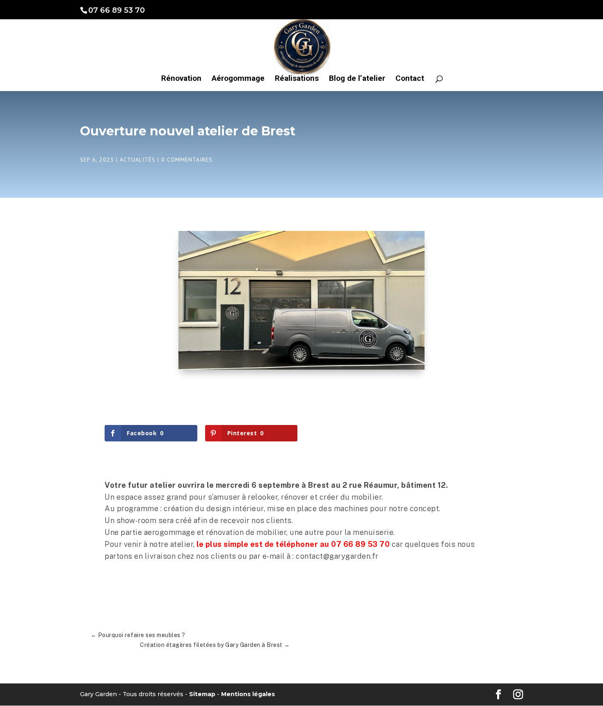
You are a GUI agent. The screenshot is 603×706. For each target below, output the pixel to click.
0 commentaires (186, 159)
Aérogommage (238, 79)
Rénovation (181, 79)
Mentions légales (248, 694)
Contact (409, 79)
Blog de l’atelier (357, 79)
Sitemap (202, 694)
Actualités (137, 159)
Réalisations (297, 79)
